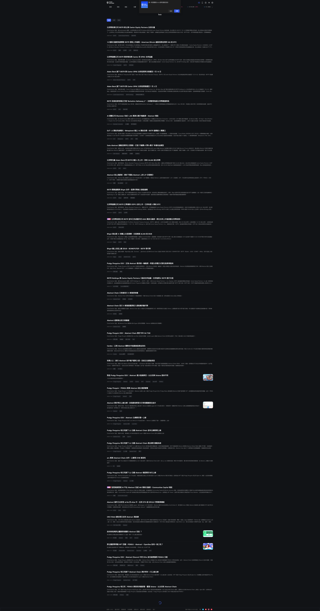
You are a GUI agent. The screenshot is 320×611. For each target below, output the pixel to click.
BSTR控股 (115, 286)
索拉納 (114, 313)
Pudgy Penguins (117, 381)
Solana (137, 381)
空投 (125, 242)
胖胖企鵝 (115, 271)
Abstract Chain (116, 299)
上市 (130, 50)
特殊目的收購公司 (140, 94)
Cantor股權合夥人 (125, 286)
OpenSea (139, 550)
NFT (142, 381)
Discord (136, 537)
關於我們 (117, 609)
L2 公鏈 (125, 451)
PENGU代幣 (122, 550)
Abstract (125, 381)
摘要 (114, 183)
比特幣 (124, 50)
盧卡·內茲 (128, 339)
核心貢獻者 (120, 183)
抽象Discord (130, 565)
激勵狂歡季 (124, 153)
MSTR (120, 212)
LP (126, 183)
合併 (134, 79)
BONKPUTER (127, 257)
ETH (124, 510)
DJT (114, 139)
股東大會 (136, 50)
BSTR (114, 35)
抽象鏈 (120, 313)
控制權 (124, 299)
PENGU (161, 381)
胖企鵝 (114, 537)
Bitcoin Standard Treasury (119, 79)
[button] (212, 2)
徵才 (154, 609)
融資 (120, 50)
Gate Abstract (116, 153)
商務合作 (136, 609)
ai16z (114, 510)
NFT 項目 (135, 580)
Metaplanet (120, 139)
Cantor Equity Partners (124, 35)
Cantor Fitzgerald (117, 65)
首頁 (110, 7)
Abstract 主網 (126, 423)
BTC (120, 109)
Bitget (120, 197)
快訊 (118, 7)
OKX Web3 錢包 (117, 525)
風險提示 (148, 609)
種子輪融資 (133, 124)
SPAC (124, 168)
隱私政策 (142, 609)
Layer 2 (129, 436)
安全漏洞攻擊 (131, 354)
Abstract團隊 (122, 354)
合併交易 (131, 65)
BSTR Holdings (129, 94)
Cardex (115, 354)
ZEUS (120, 257)
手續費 (131, 153)
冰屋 (127, 595)
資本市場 (134, 35)
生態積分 (137, 153)
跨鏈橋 (124, 326)
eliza (119, 510)
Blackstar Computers (118, 124)
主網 (130, 396)
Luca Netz (134, 423)
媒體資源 (123, 609)
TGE (133, 339)
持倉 (137, 139)
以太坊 (131, 381)
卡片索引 (120, 369)
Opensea (148, 381)
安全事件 (130, 299)
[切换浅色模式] (209, 3)
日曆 (135, 7)
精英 (137, 565)
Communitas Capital (122, 495)
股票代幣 (126, 197)
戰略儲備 (133, 197)
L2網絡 (145, 550)
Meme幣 (155, 381)
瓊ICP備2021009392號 (191, 609)
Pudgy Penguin (116, 396)
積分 (140, 451)
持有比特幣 (121, 227)
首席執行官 (122, 565)
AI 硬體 (127, 124)
